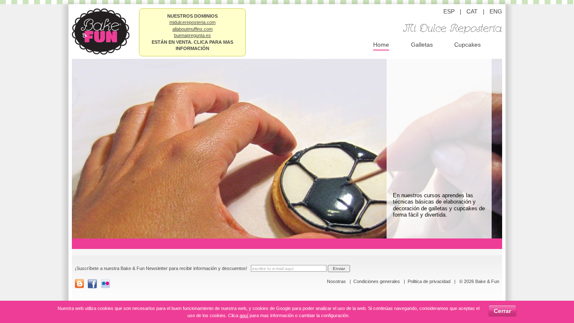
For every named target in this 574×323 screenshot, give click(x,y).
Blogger (79, 284)
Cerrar (502, 310)
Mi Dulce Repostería (452, 29)
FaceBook (92, 284)
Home (381, 44)
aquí (244, 315)
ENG (496, 11)
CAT (472, 11)
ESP (449, 11)
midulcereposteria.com (192, 22)
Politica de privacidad (429, 281)
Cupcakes (467, 44)
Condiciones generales (376, 281)
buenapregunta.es (192, 35)
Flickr (106, 284)
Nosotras (336, 281)
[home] (100, 30)
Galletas (422, 44)
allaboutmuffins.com (192, 29)
